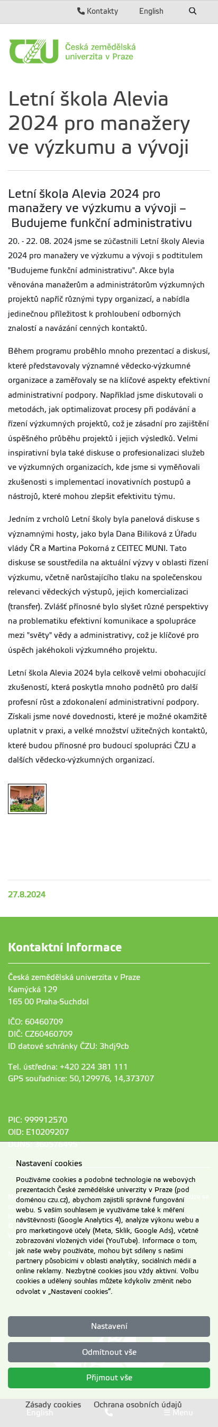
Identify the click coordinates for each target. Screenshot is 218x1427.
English (151, 11)
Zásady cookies (53, 1404)
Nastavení (109, 1326)
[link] (109, 51)
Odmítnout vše (109, 1352)
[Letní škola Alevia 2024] (27, 799)
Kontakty (101, 11)
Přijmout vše (109, 1377)
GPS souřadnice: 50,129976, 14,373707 (81, 1078)
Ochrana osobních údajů (138, 1404)
